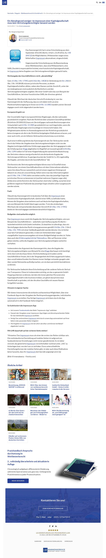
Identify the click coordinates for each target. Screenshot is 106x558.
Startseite (10, 13)
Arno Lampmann (24, 26)
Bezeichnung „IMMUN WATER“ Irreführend (17, 386)
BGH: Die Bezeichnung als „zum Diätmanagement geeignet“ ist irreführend (60, 413)
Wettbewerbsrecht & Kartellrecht (32, 13)
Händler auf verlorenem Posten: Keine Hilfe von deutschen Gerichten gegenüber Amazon (17, 439)
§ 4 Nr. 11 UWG (45, 105)
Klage (25, 149)
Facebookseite (24, 310)
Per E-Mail (41, 517)
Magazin (17, 13)
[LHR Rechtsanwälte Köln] (4, 2)
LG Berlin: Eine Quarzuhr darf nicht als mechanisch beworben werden (17, 413)
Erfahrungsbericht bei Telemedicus (33, 238)
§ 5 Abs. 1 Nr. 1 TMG (20, 81)
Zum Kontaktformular (53, 508)
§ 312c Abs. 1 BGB (39, 81)
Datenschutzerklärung (53, 541)
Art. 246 (65, 81)
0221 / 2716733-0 (62, 517)
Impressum (40, 58)
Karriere (38, 541)
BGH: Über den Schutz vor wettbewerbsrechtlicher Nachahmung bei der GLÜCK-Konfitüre (39, 388)
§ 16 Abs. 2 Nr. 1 (60, 227)
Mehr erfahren (18, 481)
